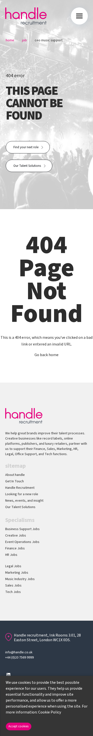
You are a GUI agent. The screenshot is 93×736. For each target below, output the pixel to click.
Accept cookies (18, 726)
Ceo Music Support (48, 40)
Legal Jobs (13, 566)
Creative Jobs (15, 535)
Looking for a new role (21, 494)
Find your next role (25, 147)
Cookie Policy (49, 712)
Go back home (46, 355)
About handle (15, 474)
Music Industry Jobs (20, 579)
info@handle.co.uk (18, 652)
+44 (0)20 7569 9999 (19, 657)
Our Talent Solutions (27, 166)
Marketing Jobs (16, 572)
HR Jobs (11, 554)
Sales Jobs (13, 585)
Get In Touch (14, 481)
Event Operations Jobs (22, 542)
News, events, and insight (24, 500)
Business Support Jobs (22, 529)
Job (24, 40)
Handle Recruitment (19, 487)
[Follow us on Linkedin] (8, 675)
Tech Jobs (13, 591)
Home (10, 40)
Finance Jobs (15, 548)
